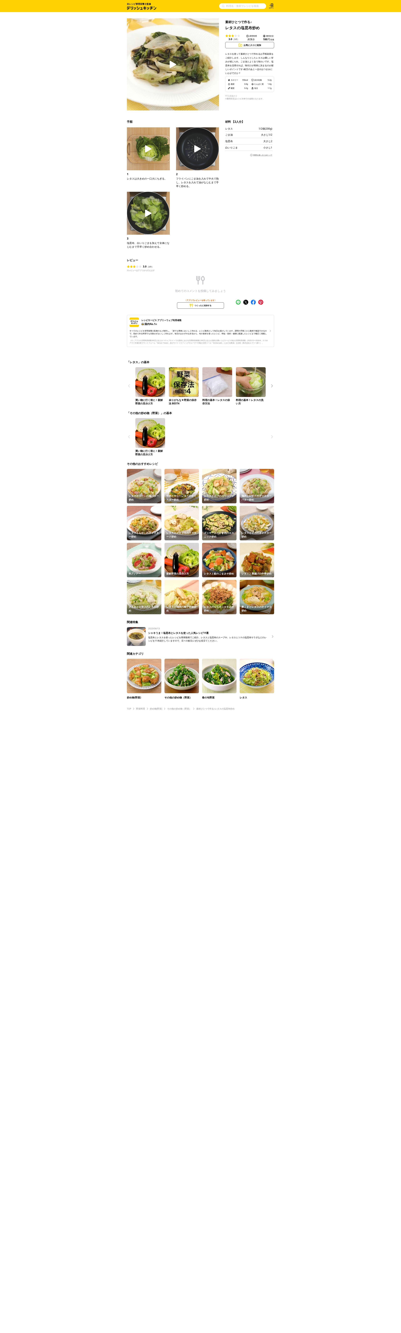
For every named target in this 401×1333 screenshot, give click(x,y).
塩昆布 (229, 141)
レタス (229, 128)
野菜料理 (140, 708)
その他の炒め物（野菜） (179, 708)
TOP (129, 708)
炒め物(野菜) (156, 708)
